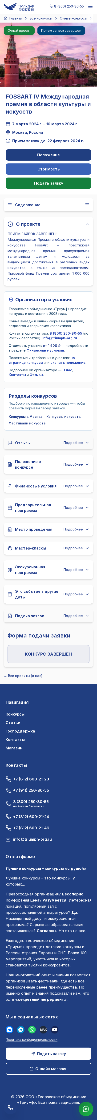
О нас (67, 370)
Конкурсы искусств (63, 417)
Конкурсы (15, 714)
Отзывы (36, 375)
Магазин (14, 748)
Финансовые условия (45, 350)
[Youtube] (54, 1029)
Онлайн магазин (51, 1068)
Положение (48, 155)
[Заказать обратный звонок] (10, 1107)
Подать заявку (48, 183)
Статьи (13, 722)
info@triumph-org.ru (59, 338)
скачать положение (67, 362)
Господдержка (20, 731)
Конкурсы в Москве (26, 417)
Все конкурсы (41, 18)
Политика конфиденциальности (31, 1039)
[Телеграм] (20, 1029)
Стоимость (48, 169)
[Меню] (90, 6)
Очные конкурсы (73, 18)
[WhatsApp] (32, 1029)
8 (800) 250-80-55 (66, 333)
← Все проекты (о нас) (23, 676)
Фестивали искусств (27, 423)
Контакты (17, 375)
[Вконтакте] (9, 1029)
